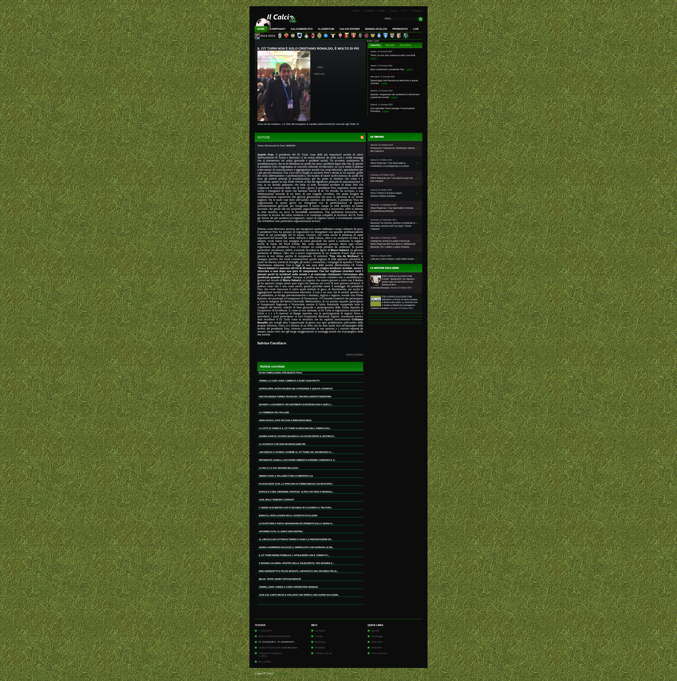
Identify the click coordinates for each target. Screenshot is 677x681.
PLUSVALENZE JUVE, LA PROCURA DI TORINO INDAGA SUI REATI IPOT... (296, 484)
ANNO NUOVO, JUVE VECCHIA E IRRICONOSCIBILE (285, 420)
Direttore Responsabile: (277, 647)
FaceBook (369, 11)
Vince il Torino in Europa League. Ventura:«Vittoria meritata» (386, 194)
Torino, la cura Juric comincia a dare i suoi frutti (392, 55)
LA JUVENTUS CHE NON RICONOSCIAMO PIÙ (282, 444)
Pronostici (400, 29)
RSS (405, 11)
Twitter (382, 11)
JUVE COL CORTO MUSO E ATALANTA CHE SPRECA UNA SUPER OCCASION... (299, 595)
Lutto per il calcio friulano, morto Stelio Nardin (392, 259)
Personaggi (376, 636)
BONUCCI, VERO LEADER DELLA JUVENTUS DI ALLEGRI (288, 515)
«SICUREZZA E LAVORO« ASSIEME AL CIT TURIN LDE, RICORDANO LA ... (296, 452)
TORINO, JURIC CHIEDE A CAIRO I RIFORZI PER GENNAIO (288, 587)
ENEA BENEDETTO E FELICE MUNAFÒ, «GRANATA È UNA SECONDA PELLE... (298, 571)
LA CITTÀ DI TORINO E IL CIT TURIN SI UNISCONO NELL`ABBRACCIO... (295, 428)
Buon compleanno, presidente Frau (387, 69)
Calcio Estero (350, 29)
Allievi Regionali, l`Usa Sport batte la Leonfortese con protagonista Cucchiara (389, 164)
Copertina (375, 45)
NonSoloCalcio (376, 29)
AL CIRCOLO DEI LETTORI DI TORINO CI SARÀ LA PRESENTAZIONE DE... (296, 539)
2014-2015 (267, 36)
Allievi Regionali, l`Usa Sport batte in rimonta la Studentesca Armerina (391, 209)
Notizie (356, 11)
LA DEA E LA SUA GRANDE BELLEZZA (278, 468)
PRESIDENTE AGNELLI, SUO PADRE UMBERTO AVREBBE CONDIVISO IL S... (297, 460)
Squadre (375, 631)
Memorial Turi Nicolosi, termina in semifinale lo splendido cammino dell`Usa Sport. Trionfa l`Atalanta (392, 226)
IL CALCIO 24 (265, 631)
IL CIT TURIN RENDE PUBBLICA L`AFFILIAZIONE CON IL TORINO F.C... (294, 555)
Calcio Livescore (379, 653)
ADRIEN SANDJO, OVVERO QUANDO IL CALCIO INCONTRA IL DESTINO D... (297, 436)
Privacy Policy (283, 673)
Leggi (373, 58)
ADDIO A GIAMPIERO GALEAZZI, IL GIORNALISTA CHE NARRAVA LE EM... (296, 547)
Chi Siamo (320, 631)
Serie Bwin (376, 647)
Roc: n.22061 (264, 662)
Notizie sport (319, 73)
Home (261, 29)
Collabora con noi (323, 653)
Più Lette (390, 45)
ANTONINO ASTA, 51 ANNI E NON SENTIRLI (281, 531)
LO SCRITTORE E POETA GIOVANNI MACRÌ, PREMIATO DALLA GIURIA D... (296, 523)
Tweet (320, 67)
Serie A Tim (376, 642)
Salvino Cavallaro (354, 354)
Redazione (417, 11)
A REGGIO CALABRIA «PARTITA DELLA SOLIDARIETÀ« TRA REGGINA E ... (297, 563)
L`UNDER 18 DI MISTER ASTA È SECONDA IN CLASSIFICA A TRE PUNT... (296, 507)
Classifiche (405, 45)
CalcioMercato (302, 29)
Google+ (394, 11)
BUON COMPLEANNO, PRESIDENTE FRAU (280, 373)
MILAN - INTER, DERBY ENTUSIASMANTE (280, 579)
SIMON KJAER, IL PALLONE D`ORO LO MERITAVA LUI (286, 476)
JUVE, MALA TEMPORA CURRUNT (276, 500)
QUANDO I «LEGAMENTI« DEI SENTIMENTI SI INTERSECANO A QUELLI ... (296, 404)
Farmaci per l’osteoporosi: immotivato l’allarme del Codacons (392, 149)
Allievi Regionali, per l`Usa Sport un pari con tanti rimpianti (391, 179)
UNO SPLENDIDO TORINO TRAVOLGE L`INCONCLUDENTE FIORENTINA (295, 396)
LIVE (416, 29)
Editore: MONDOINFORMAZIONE (274, 636)
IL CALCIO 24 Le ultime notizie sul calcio (276, 22)
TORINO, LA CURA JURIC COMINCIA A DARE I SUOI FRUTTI (289, 381)
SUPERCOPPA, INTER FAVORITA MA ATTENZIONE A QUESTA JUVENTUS (296, 388)
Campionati (277, 29)
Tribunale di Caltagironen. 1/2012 (270, 654)
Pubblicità (319, 647)
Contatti (318, 636)
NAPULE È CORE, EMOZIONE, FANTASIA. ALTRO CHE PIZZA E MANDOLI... (296, 492)
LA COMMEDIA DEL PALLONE (274, 412)
